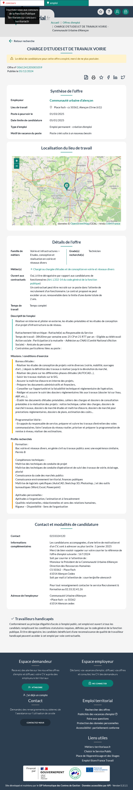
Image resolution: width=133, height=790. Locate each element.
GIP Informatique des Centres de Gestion (59, 785)
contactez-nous (35, 722)
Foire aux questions (98, 718)
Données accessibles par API (96, 785)
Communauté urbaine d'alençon (71, 100)
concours (10, 2)
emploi (54, 2)
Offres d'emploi (71, 22)
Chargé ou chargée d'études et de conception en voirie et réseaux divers (73, 269)
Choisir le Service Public (97, 751)
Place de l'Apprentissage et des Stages (97, 755)
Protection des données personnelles (98, 723)
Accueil (55, 22)
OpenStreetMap (79, 223)
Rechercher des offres (97, 709)
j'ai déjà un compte (37, 695)
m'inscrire (36, 687)
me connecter (99, 683)
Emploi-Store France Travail (98, 760)
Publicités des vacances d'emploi (96, 714)
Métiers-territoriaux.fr (98, 746)
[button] (66, 186)
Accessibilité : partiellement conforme (97, 727)
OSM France (113, 223)
